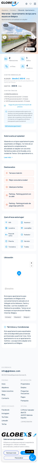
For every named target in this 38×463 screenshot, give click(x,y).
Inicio (3, 384)
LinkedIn (5, 421)
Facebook (5, 410)
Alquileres (5, 10)
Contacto (5, 398)
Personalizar (19, 458)
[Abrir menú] (35, 4)
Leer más (7, 157)
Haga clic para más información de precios (20, 106)
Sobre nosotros (7, 391)
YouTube (5, 417)
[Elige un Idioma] (26, 4)
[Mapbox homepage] (9, 289)
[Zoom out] (31, 265)
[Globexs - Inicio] (10, 3)
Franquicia (24, 401)
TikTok (4, 424)
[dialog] (19, 448)
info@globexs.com (11, 371)
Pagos (23, 397)
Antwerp (13, 10)
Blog (3, 395)
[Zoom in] (31, 263)
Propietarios (25, 384)
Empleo (23, 387)
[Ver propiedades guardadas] (30, 4)
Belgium (26, 317)
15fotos (31, 49)
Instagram (5, 413)
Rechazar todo (11, 453)
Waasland (17, 317)
